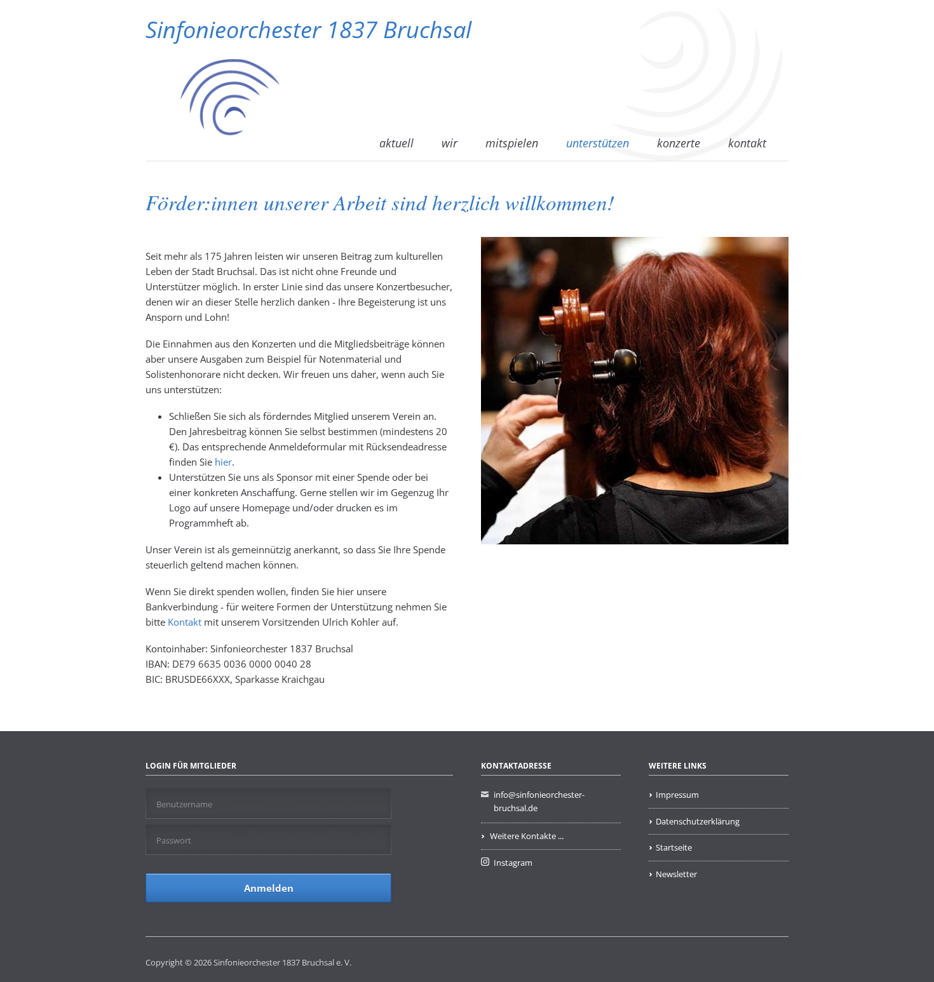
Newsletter (676, 874)
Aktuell (396, 143)
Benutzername (184, 804)
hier (223, 461)
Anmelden (269, 888)
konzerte (678, 143)
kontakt (747, 143)
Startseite (674, 847)
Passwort (173, 840)
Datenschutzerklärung (698, 821)
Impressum (677, 794)
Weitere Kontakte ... (526, 836)
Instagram (513, 862)
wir (449, 143)
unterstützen (597, 143)
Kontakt (186, 621)
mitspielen (511, 143)
